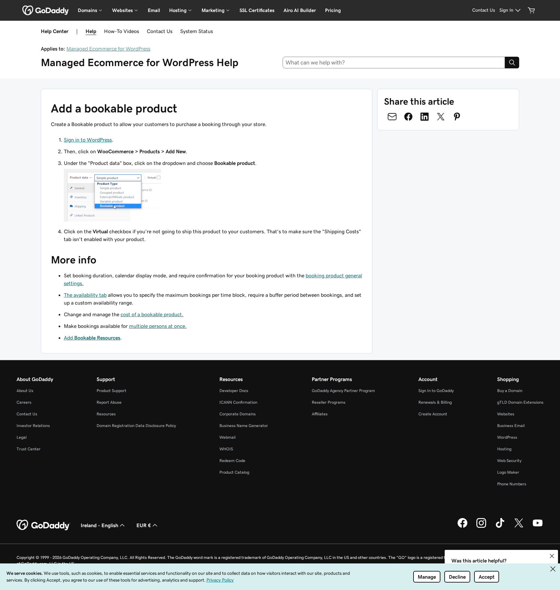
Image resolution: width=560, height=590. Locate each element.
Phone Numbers (511, 484)
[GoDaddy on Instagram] (481, 526)
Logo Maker (508, 472)
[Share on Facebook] (408, 116)
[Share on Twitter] (441, 116)
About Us (25, 390)
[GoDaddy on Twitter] (519, 526)
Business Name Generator (243, 425)
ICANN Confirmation (238, 402)
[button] (552, 556)
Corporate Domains (237, 414)
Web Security (509, 460)
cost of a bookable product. (152, 314)
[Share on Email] (392, 116)
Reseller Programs (328, 402)
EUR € (143, 525)
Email (154, 10)
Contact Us (159, 31)
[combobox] (394, 62)
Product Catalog (234, 472)
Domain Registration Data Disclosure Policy (136, 425)
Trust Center (29, 449)
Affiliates (320, 414)
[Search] (512, 62)
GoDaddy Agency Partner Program (343, 390)
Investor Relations (33, 425)
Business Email (511, 425)
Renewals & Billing (435, 402)
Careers (24, 402)
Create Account (432, 414)
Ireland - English (99, 525)
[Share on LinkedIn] (424, 116)
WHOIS (226, 449)
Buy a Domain (509, 390)
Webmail (227, 437)
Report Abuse (109, 402)
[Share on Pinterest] (457, 116)
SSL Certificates (256, 10)
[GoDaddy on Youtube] (537, 526)
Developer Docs (233, 390)
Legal (22, 437)
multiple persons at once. (158, 326)
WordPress (507, 437)
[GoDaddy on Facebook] (462, 526)
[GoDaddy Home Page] (43, 525)
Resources (106, 414)
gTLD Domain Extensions (520, 402)
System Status (196, 31)
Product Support (111, 390)
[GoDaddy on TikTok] (500, 526)
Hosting (504, 449)
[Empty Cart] (531, 10)
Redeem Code (232, 460)
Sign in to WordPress (88, 139)
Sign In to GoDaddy (436, 390)
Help (91, 31)
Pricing (333, 10)
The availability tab (85, 294)
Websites (505, 414)
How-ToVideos (121, 31)
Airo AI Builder (300, 10)
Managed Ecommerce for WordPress (108, 48)
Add (92, 337)
